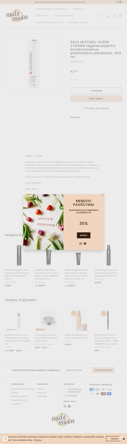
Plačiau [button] (38, 440)
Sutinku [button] (114, 439)
